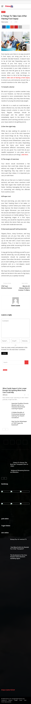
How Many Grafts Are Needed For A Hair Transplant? (19, 548)
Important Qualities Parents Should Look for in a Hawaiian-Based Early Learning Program (20, 406)
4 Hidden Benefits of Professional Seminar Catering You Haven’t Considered (18, 415)
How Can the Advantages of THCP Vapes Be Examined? (19, 423)
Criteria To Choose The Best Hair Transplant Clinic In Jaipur (19, 464)
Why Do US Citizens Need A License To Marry (24, 288)
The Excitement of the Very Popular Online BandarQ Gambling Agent (18, 556)
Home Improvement (6, 702)
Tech (25, 700)
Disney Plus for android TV (18, 539)
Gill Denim (5, 394)
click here (24, 155)
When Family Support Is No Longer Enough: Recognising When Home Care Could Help (15, 390)
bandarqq (4, 484)
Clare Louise (4, 22)
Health (3, 11)
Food (20, 700)
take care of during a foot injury (18, 78)
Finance (10, 700)
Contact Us (4, 700)
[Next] (7, 429)
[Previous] (4, 429)
